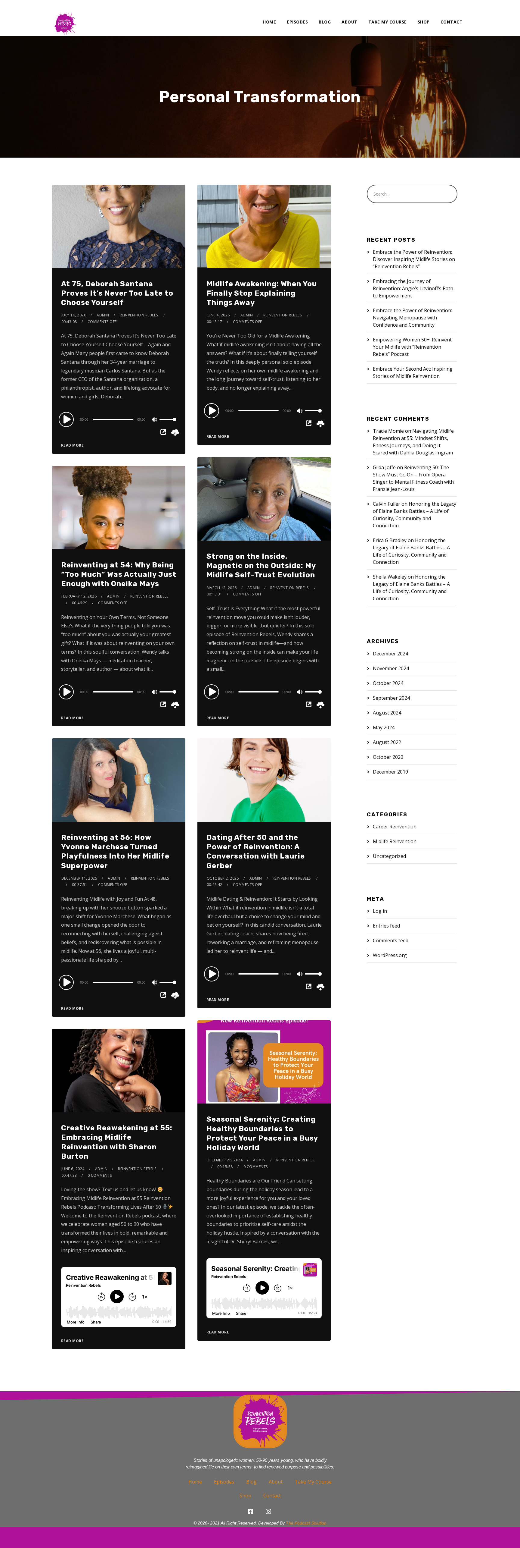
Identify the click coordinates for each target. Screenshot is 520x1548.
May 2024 (384, 727)
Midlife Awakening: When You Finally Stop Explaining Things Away (261, 293)
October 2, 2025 (223, 878)
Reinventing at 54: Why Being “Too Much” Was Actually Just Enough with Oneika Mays (118, 574)
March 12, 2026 (222, 587)
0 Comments (255, 1166)
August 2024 (387, 712)
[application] (118, 419)
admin (103, 315)
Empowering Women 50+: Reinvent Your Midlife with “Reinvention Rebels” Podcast (412, 346)
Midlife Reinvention (394, 841)
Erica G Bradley (390, 540)
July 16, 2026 (73, 315)
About (350, 22)
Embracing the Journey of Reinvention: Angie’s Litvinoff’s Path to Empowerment (413, 288)
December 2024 (390, 653)
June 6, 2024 (73, 1168)
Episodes (297, 22)
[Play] (67, 419)
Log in (380, 911)
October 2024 (388, 683)
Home (269, 22)
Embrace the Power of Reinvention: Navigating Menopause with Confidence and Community (412, 317)
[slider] (167, 424)
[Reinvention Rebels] (64, 18)
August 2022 (387, 742)
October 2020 (388, 757)
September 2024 (391, 698)
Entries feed (386, 925)
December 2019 (390, 771)
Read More (72, 445)
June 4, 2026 (218, 315)
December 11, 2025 (79, 878)
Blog (325, 22)
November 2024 (391, 668)
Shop (424, 22)
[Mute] (155, 420)
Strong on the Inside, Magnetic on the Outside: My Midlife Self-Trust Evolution (261, 565)
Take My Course (387, 22)
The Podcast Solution (306, 1523)
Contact (452, 22)
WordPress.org (390, 955)
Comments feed (390, 940)
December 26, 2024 (225, 1160)
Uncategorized (389, 856)
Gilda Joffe (384, 467)
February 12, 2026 (79, 596)
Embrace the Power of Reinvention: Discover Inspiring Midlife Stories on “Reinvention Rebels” (414, 259)
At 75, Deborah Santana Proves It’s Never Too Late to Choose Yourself (117, 293)
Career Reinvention (394, 826)
